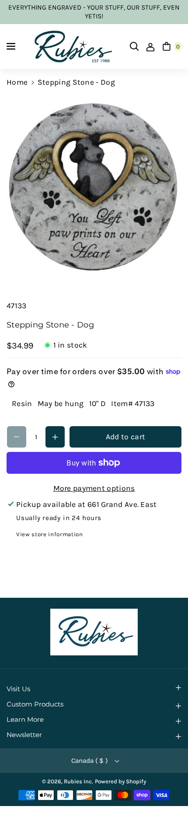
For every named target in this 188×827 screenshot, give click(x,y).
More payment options (94, 488)
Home (17, 82)
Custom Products (35, 704)
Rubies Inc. (78, 781)
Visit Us (18, 689)
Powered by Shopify (120, 781)
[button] (12, 46)
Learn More (25, 720)
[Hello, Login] (150, 46)
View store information (49, 534)
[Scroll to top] (168, 799)
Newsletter (24, 735)
